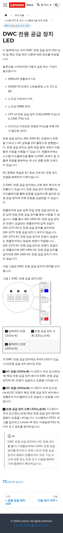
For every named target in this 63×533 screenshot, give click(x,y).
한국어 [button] (45, 5)
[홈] (6, 15)
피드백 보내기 (15, 482)
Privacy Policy (22, 525)
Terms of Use (41, 525)
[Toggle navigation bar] (5, 5)
